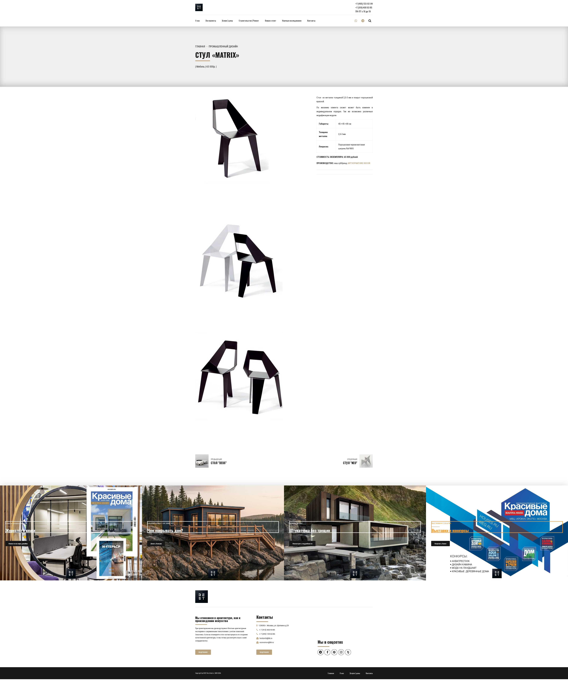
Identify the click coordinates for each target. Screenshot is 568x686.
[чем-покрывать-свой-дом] (213, 532)
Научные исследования (291, 20)
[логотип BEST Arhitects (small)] (201, 596)
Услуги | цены (227, 20)
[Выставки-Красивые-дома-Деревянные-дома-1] (497, 532)
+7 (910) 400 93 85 (363, 7)
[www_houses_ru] (71, 532)
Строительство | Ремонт (249, 20)
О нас (197, 20)
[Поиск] (369, 20)
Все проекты (211, 20)
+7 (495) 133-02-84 (364, 3)
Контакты (311, 20)
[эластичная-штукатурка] (355, 532)
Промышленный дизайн (223, 46)
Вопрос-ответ (270, 20)
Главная (200, 46)
